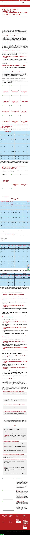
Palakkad (11, 382)
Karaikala (3, 387)
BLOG (9, 521)
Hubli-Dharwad (7, 381)
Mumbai (7, 383)
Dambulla (22, 387)
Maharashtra (4, 383)
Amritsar (3, 384)
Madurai (24, 384)
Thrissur (25, 381)
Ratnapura (18, 388)
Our (23, 504)
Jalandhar (6, 384)
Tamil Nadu (14, 384)
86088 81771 (25, 520)
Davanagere (11, 381)
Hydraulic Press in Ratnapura (6, 5)
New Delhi (20, 386)
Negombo (15, 388)
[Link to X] (26, 3)
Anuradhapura (12, 387)
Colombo (19, 387)
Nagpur (11, 383)
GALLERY (10, 520)
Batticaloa (16, 387)
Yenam (6, 387)
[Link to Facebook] (25, 3)
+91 (23, 520)
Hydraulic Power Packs (4, 518)
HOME (10, 516)
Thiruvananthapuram (5, 382)
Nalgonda (7, 386)
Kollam (9, 382)
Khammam (13, 386)
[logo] (7, 3)
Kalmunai (9, 388)
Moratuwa (12, 388)
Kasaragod (23, 382)
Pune (9, 383)
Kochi (19, 381)
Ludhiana (9, 384)
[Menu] (23, 3)
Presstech (19, 492)
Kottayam (20, 382)
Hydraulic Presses (4, 516)
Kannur (17, 382)
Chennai (17, 384)
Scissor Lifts (3, 522)
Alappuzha (14, 382)
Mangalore (3, 381)
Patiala (11, 384)
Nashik (13, 383)
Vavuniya (7, 389)
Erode (27, 384)
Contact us (22, 497)
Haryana (25, 383)
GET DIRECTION (18, 522)
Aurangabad (16, 383)
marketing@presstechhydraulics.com (13, 0)
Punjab (19, 383)
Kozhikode (21, 381)
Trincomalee (4, 389)
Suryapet (10, 386)
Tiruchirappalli (21, 384)
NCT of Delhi (17, 386)
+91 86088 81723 (22, 0)
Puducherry (24, 386)
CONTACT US (10, 522)
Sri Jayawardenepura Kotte (24, 388)
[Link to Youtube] (27, 3)
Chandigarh (22, 383)
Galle (5, 388)
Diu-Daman (8, 387)
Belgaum (15, 381)
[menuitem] (13, 0)
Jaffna (7, 388)
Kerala (17, 381)
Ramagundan (4, 386)
